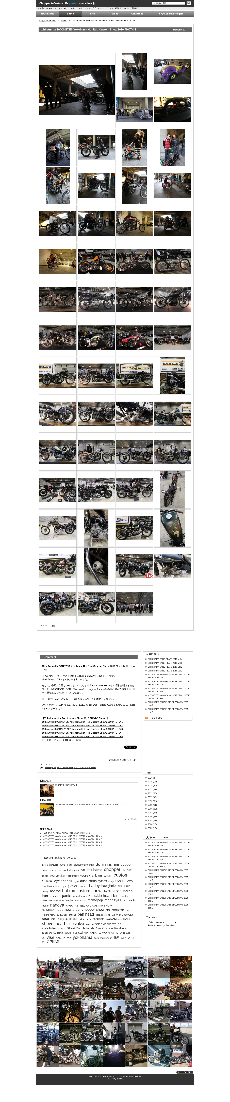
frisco (58, 886)
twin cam (125, 932)
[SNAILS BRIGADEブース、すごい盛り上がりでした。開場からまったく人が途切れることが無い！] (134, 604)
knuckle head (100, 895)
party (115, 914)
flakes (50, 886)
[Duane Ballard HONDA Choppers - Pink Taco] (172, 185)
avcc (62, 864)
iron (45, 896)
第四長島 (53, 942)
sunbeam (47, 932)
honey (45, 891)
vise (50, 937)
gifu (65, 886)
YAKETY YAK (63, 938)
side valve (75, 924)
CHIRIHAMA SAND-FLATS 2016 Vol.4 (165, 659)
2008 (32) (152, 809)
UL (43, 938)
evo (130, 881)
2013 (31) (152, 789)
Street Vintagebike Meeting (112, 928)
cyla (76, 881)
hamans (83, 886)
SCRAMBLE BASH (119, 918)
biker (116, 864)
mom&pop (95, 900)
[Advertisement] (100, 42)
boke (44, 870)
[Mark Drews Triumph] (172, 261)
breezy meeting (57, 870)
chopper (48, 768)
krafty (125, 896)
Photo (64, 21)
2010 (50, 764)
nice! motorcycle (115, 910)
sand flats (98, 918)
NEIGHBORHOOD (81, 768)
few (44, 886)
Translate (170, 925)
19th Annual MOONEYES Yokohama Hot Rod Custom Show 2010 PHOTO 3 (82, 729)
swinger (83, 932)
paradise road (102, 914)
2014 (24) (152, 785)
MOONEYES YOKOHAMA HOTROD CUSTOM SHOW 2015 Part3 (72, 839)
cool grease (72, 875)
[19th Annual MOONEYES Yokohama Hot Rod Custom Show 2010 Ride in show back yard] (77, 90)
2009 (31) (152, 805)
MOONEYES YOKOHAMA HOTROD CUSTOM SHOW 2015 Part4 (72, 836)
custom (108, 875)
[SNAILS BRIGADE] (172, 338)
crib (100, 875)
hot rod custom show (65, 768)
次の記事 (47, 800)
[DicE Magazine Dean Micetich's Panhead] (134, 223)
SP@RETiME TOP (47, 21)
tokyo (103, 932)
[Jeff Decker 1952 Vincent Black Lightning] (96, 223)
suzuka (58, 932)
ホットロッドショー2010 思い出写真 (61, 740)
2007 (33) (152, 813)
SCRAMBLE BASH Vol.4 (66, 785)
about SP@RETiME (115, 1079)
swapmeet (70, 932)
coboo (45, 875)
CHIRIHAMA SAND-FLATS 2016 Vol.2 (165, 667)
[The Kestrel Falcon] (96, 147)
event (54, 768)
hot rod (55, 891)
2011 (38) (152, 797)
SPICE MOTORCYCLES (108, 924)
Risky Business (67, 918)
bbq (98, 864)
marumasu (80, 900)
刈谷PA (125, 937)
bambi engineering (84, 864)
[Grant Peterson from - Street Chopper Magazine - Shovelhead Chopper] (134, 147)
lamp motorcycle (53, 900)
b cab (69, 864)
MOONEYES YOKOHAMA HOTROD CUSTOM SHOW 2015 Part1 (72, 845)
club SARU (127, 870)
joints (66, 895)
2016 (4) (152, 778)
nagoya (57, 905)
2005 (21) (152, 820)
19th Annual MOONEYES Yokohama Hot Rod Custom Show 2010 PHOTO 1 (88, 29)
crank (93, 875)
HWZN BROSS (112, 891)
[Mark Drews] (58, 147)
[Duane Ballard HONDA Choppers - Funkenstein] (134, 185)
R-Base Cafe (126, 914)
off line (72, 914)
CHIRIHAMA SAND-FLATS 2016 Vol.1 (165, 671)
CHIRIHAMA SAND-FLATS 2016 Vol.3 (165, 663)
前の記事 (47, 781)
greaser (72, 886)
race (45, 919)
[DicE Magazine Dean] (58, 185)
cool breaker (57, 875)
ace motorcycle (50, 864)
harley (94, 885)
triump (113, 932)
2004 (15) (152, 824)
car (83, 870)
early (111, 881)
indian (128, 891)
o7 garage (62, 914)
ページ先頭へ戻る (131, 819)
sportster (49, 928)
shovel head (53, 923)
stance (61, 928)
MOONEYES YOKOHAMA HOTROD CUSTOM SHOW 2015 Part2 (72, 842)
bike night (107, 864)
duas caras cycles (93, 881)
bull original (73, 870)
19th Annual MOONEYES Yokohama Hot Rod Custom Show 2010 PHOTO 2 (82, 725)
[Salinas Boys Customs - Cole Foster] (172, 109)
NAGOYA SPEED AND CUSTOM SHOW (89, 905)
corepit (84, 875)
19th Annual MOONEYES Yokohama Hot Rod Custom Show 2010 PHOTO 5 (82, 736)
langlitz (69, 900)
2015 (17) (152, 782)
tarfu (93, 932)
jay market (55, 896)
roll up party (85, 919)
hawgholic (108, 886)
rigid (53, 919)
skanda (90, 924)
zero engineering (103, 938)
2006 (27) (152, 816)
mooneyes (112, 900)
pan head (86, 914)
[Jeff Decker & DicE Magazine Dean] (172, 147)
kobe (116, 896)
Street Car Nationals (80, 928)
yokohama (92, 768)
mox (125, 900)
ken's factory (80, 896)
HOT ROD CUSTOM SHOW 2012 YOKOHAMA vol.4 (66, 833)
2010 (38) (152, 801)
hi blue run (124, 886)
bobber (126, 864)
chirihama (94, 870)
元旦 (117, 938)
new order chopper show (84, 910)
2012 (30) (152, 793)
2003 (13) (152, 828)
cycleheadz (63, 881)
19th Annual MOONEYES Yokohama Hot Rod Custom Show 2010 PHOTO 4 (82, 732)
